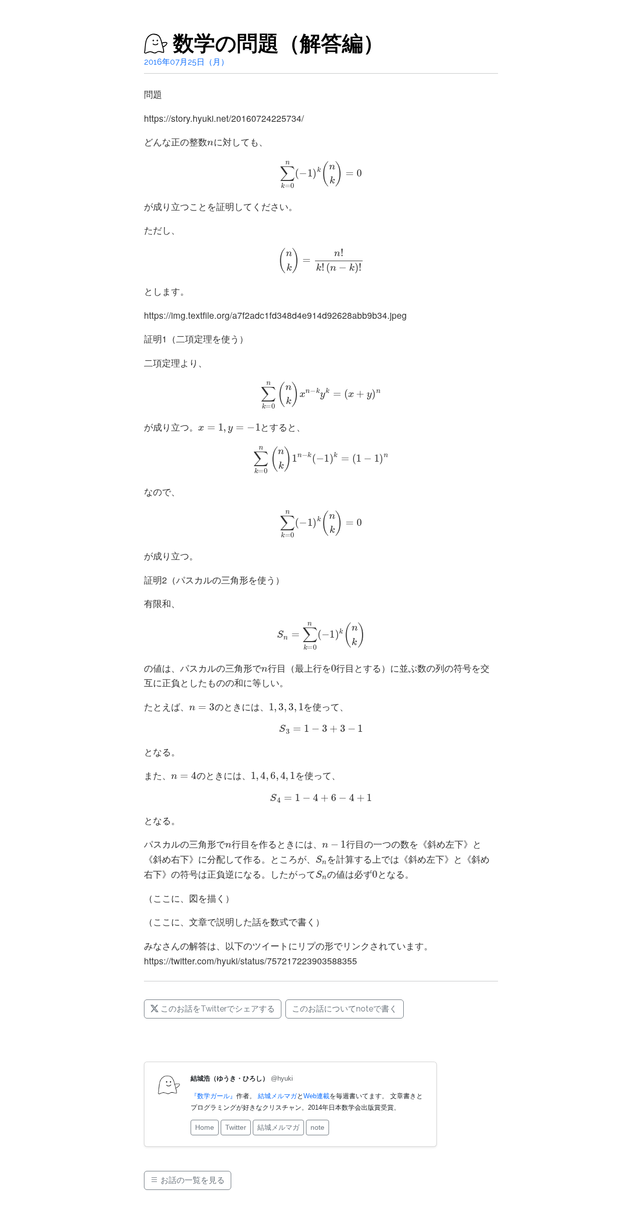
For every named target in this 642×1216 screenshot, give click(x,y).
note (317, 1127)
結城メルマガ (277, 1096)
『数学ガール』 (213, 1096)
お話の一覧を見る (191, 1180)
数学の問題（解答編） (278, 43)
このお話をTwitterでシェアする (216, 1009)
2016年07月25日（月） (186, 62)
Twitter (235, 1127)
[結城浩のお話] (156, 43)
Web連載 (316, 1096)
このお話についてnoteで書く (344, 1009)
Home (204, 1127)
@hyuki (282, 1078)
